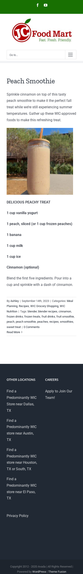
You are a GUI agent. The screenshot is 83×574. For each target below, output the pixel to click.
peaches (42, 321)
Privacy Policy (18, 516)
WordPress (39, 571)
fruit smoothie (65, 316)
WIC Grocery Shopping (44, 306)
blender (32, 311)
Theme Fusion (57, 571)
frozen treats (32, 316)
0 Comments (32, 327)
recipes (54, 321)
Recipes (24, 306)
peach (10, 321)
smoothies (66, 321)
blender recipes (47, 311)
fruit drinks (48, 316)
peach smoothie (26, 321)
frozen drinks (15, 316)
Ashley (14, 301)
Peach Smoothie (31, 81)
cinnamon (65, 311)
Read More (13, 332)
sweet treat (14, 327)
